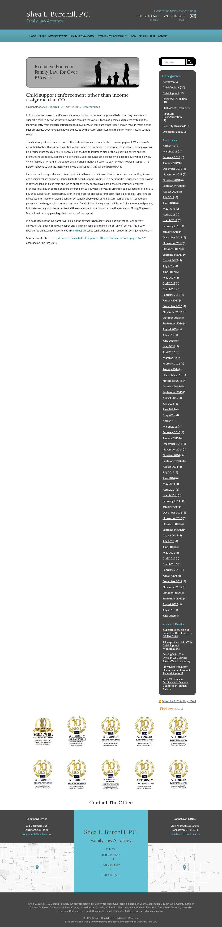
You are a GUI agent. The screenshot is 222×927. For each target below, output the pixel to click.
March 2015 (170, 426)
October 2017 (171, 248)
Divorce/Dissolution (175, 98)
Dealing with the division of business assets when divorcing (176, 658)
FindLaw (152, 921)
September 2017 (173, 254)
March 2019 (170, 151)
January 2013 (171, 575)
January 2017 (171, 300)
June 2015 (169, 409)
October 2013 (171, 523)
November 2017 (172, 243)
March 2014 (170, 495)
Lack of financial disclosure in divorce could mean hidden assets (175, 683)
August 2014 (170, 466)
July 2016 (168, 334)
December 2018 (172, 168)
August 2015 (170, 397)
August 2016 (170, 329)
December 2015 (172, 374)
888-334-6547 (147, 16)
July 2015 (168, 403)
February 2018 (171, 225)
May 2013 (169, 552)
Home (32, 35)
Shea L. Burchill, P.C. (52, 106)
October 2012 (171, 592)
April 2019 (169, 145)
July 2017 (168, 266)
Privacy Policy (98, 921)
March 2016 (170, 357)
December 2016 (172, 306)
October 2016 (171, 317)
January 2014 (171, 506)
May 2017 (169, 277)
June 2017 (169, 271)
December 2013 (172, 512)
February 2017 (171, 294)
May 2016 (169, 346)
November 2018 (172, 174)
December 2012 (172, 581)
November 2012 (172, 587)
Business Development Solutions (126, 921)
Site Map (83, 921)
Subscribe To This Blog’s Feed (179, 701)
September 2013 (173, 529)
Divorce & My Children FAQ (113, 35)
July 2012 (168, 609)
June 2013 (169, 546)
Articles (143, 35)
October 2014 (171, 455)
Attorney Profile (57, 35)
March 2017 (170, 289)
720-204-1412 (174, 16)
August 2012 (170, 604)
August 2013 (170, 535)
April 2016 (169, 352)
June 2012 (169, 615)
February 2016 (171, 363)
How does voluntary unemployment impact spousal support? (176, 670)
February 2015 (171, 432)
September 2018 (173, 185)
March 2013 (170, 564)
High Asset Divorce (174, 107)
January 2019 (171, 162)
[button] (218, 901)
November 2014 (172, 449)
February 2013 (171, 569)
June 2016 (169, 340)
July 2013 (168, 541)
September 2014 (173, 460)
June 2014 (169, 478)
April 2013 (169, 558)
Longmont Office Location (37, 833)
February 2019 (171, 157)
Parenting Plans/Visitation (172, 115)
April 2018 (169, 214)
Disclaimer (71, 921)
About (42, 35)
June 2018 (169, 203)
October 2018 (171, 180)
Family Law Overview (82, 35)
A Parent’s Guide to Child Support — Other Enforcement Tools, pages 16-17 (101, 237)
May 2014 (169, 483)
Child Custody (171, 87)
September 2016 (173, 323)
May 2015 (169, 415)
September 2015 (173, 392)
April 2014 (169, 489)
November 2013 (172, 518)
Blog (153, 35)
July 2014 (168, 472)
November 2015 (172, 380)
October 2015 (171, 386)
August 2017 (170, 260)
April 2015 (169, 420)
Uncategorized (91, 106)
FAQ (133, 35)
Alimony (168, 81)
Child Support (171, 93)
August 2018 (170, 191)
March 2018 (170, 220)
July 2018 (168, 197)
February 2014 (171, 501)
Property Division (173, 125)
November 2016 (172, 311)
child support (78, 230)
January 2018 (171, 231)
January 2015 (171, 438)
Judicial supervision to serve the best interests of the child (177, 633)
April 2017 (169, 283)
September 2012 (173, 598)
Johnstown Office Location (184, 833)
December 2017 (172, 237)
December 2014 (172, 443)
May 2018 (169, 208)
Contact (162, 35)
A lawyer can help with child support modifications (177, 645)
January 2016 (171, 369)
